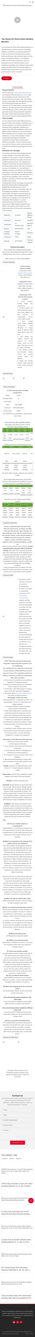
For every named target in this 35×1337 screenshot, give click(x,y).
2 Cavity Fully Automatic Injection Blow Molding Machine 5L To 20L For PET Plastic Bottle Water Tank (16, 1241)
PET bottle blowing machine (25, 596)
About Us (18, 1158)
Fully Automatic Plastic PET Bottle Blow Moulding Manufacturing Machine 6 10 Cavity (16, 1297)
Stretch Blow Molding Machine (23, 92)
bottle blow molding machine (24, 693)
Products (5, 1158)
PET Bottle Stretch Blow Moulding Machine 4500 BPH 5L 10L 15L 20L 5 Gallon (15, 1269)
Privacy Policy (29, 1334)
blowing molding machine (25, 273)
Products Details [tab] (17, 87)
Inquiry (7, 78)
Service (11, 1158)
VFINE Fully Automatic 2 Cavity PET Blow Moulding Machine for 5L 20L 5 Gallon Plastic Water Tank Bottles (17, 1185)
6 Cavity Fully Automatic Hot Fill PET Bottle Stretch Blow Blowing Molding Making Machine (15, 1213)
